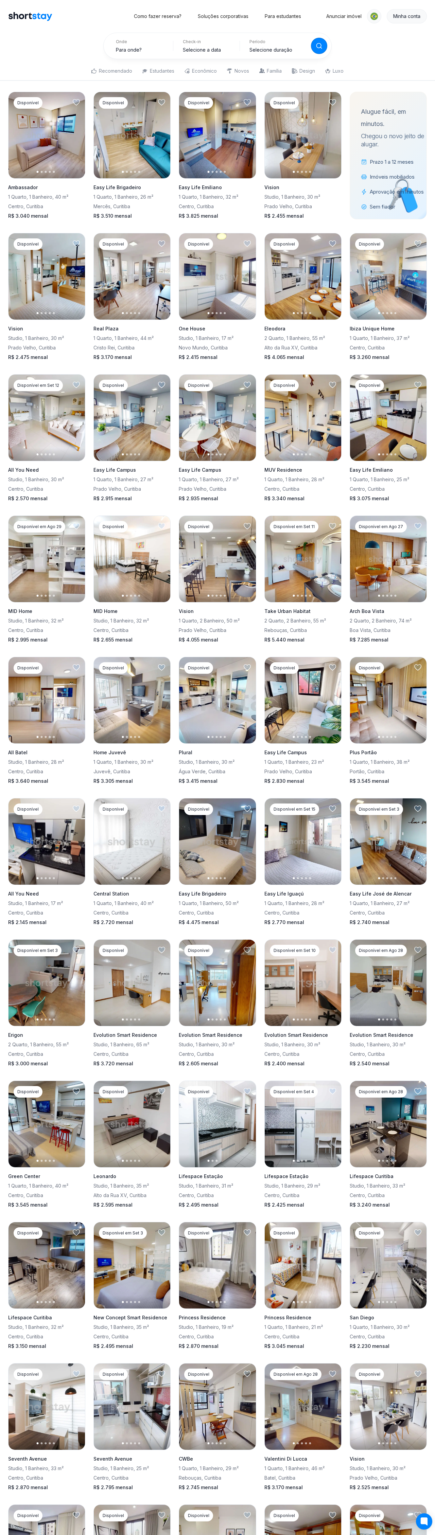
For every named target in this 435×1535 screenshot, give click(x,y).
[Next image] (74, 135)
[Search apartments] (319, 46)
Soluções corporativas (223, 16)
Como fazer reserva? (157, 16)
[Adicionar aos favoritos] (76, 102)
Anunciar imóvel (344, 16)
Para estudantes (283, 16)
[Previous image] (19, 135)
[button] (374, 16)
